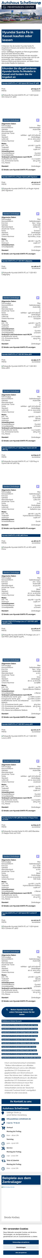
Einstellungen (21, 1247)
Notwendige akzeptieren (21, 1242)
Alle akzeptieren (21, 1252)
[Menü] (39, 3)
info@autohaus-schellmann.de (19, 1119)
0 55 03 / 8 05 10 (13, 1123)
